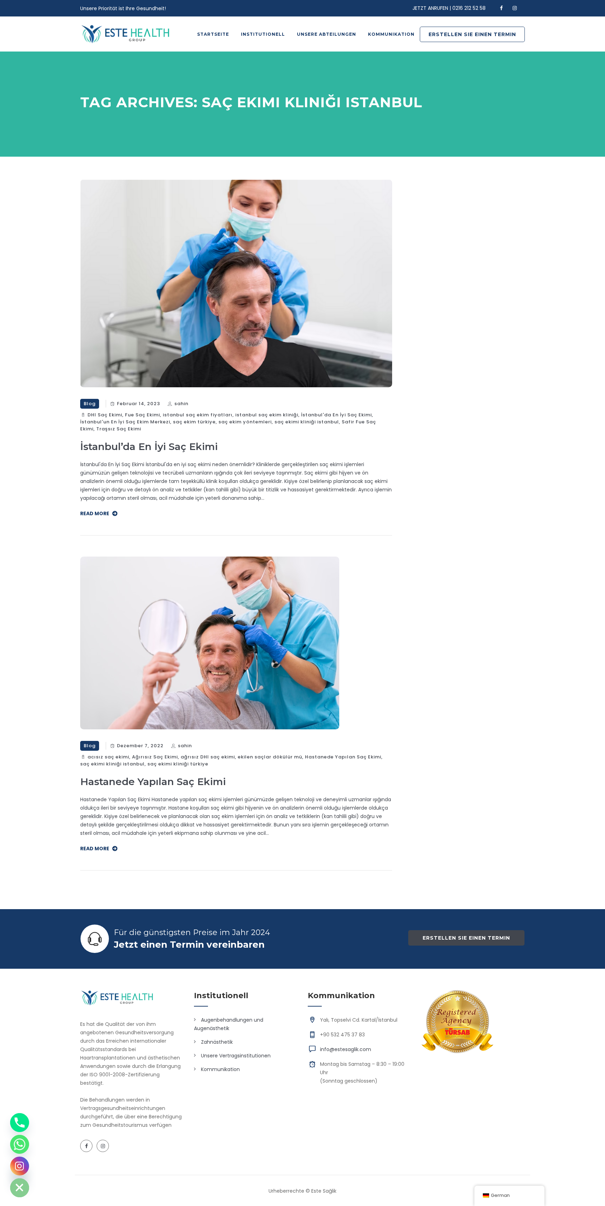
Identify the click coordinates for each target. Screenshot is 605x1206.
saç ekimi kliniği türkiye (177, 764)
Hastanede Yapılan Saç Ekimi (343, 757)
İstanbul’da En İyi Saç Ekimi (149, 446)
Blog (90, 403)
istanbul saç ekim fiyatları (197, 414)
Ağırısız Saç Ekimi (155, 757)
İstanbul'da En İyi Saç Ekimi (336, 414)
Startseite (213, 34)
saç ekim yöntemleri (245, 421)
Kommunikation (391, 34)
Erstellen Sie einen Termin (472, 34)
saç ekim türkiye (194, 421)
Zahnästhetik (217, 1041)
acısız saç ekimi (108, 757)
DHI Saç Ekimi (105, 414)
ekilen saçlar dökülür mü (270, 757)
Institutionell (263, 34)
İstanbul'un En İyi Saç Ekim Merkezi (125, 421)
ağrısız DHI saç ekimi (208, 757)
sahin (181, 403)
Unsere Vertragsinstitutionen (236, 1055)
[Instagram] (19, 1166)
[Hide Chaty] (19, 1187)
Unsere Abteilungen (326, 34)
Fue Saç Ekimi (142, 414)
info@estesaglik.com (345, 1049)
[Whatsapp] (19, 1144)
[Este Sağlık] (125, 34)
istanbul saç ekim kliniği (266, 414)
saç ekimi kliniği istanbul (306, 421)
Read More (94, 513)
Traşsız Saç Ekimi (118, 428)
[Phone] (19, 1122)
